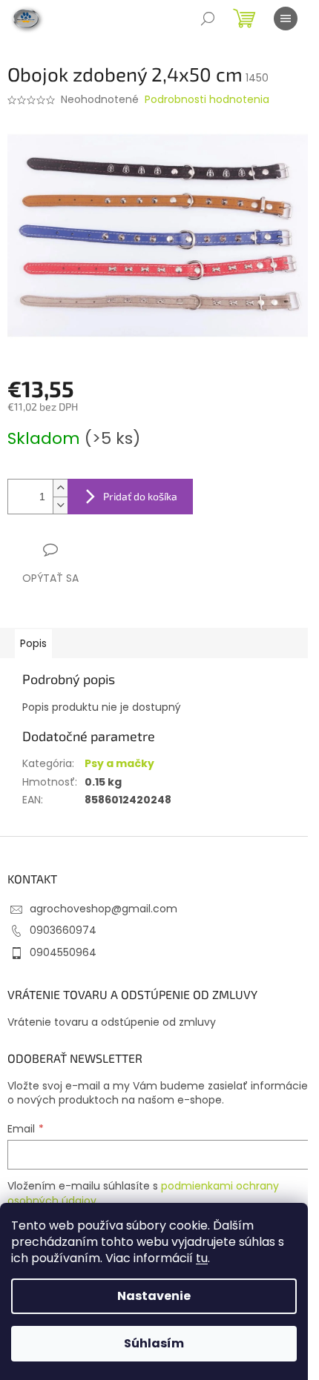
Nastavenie (154, 1295)
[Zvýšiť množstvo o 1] (60, 488)
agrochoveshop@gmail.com (103, 908)
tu (202, 1258)
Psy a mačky (119, 763)
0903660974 (63, 930)
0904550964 (63, 952)
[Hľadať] (208, 18)
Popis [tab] (33, 643)
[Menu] (285, 18)
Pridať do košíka (140, 496)
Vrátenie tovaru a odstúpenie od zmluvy (111, 1022)
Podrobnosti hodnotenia (207, 100)
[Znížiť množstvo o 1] (60, 505)
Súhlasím (154, 1343)
